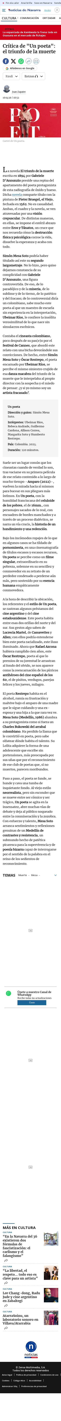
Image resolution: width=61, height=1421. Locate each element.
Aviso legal (7, 1375)
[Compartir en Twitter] (13, 62)
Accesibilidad (35, 1380)
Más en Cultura (19, 1227)
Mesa (34, 874)
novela (17, 195)
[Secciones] (3, 10)
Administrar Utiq (9, 1386)
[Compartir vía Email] (36, 62)
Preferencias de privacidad (34, 1386)
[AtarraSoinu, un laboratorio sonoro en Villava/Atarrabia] (51, 1318)
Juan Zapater (19, 91)
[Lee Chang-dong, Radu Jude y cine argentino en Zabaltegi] (51, 1295)
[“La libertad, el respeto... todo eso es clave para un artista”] (51, 1272)
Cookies (5, 1380)
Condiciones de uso (49, 1375)
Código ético (19, 1380)
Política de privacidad (26, 1375)
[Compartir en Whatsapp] (21, 62)
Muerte (22, 874)
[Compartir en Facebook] (6, 62)
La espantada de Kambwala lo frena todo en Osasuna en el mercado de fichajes (30, 34)
